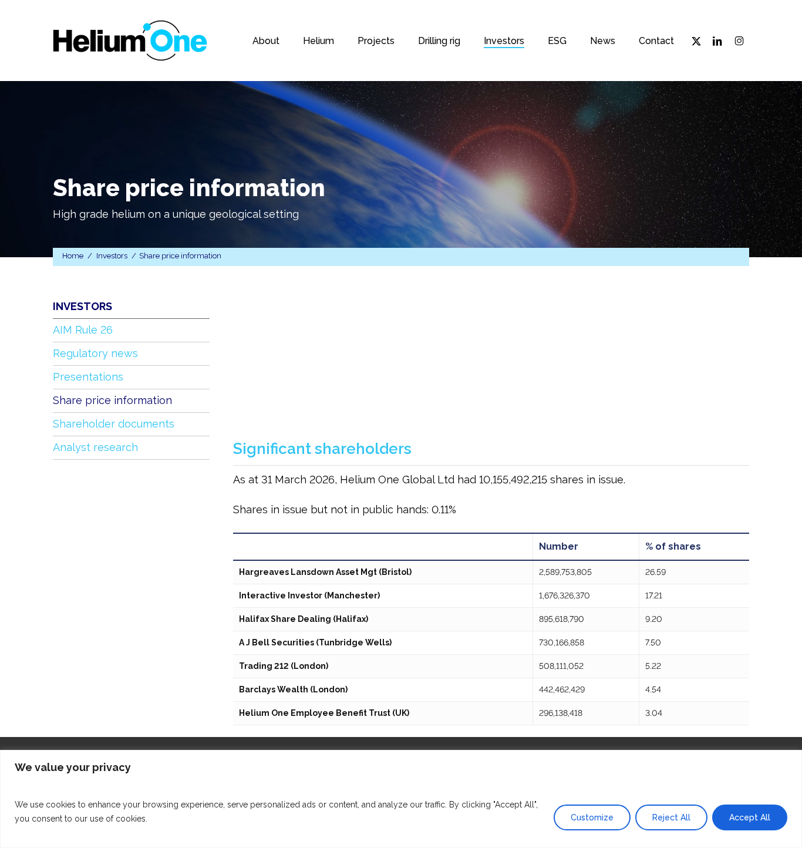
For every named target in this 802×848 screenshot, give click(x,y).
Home (72, 255)
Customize (592, 817)
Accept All (749, 817)
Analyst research (95, 447)
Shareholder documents (113, 424)
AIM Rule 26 (83, 330)
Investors (111, 255)
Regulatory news (95, 353)
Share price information (112, 400)
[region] (401, 799)
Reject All (671, 817)
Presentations (88, 377)
